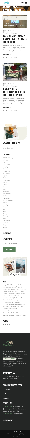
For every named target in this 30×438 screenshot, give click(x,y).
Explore (5, 176)
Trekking (5, 315)
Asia (4, 162)
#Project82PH (6, 285)
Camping (5, 167)
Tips (4, 209)
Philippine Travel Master (9, 306)
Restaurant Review (8, 311)
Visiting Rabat (18, 414)
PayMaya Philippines (14, 302)
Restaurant (14, 309)
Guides (8, 296)
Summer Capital (7, 313)
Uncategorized (6, 220)
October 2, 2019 (9, 406)
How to (5, 182)
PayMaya (5, 302)
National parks (7, 194)
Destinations (6, 171)
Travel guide (6, 214)
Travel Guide (20, 313)
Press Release (20, 306)
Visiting (5, 227)
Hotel (17, 296)
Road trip (5, 205)
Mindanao (5, 191)
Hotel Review (6, 298)
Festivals (23, 293)
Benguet (5, 291)
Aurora (9, 287)
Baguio (14, 287)
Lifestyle (5, 185)
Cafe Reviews (6, 164)
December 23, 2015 (9, 31)
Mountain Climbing (8, 300)
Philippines (6, 196)
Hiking (13, 296)
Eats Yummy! (9, 17)
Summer (16, 311)
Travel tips (5, 216)
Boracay (14, 291)
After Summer (20, 285)
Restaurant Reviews (8, 200)
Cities (4, 169)
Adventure (5, 160)
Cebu (21, 291)
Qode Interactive (14, 434)
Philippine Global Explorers (10, 304)
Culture (5, 293)
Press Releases (9, 65)
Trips (4, 218)
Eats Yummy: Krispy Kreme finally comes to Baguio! (15, 39)
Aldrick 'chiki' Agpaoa (11, 33)
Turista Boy (12, 315)
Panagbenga (18, 300)
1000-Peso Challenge (8, 158)
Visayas (5, 225)
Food (19, 17)
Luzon (7, 19)
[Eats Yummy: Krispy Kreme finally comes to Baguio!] (15, 21)
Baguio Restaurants (21, 289)
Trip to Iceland (18, 406)
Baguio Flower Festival (9, 289)
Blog (9, 291)
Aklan (4, 287)
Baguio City (20, 287)
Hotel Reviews (6, 180)
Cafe (18, 291)
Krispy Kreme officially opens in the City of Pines (14, 92)
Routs (4, 207)
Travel (4, 211)
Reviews (5, 202)
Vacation (5, 223)
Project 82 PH (6, 309)
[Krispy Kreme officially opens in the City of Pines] (15, 72)
